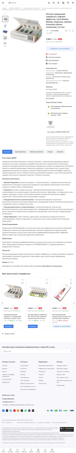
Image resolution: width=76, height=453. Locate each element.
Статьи (41, 377)
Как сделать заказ (62, 377)
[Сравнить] (66, 31)
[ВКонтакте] (3, 410)
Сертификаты (24, 377)
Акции (4, 371)
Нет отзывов (54, 30)
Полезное (60, 152)
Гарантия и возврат (63, 371)
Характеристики (20, 152)
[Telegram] (11, 410)
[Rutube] (33, 410)
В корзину (8, 326)
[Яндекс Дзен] (29, 410)
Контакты (23, 368)
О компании (24, 365)
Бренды (4, 368)
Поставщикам (24, 380)
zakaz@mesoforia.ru (8, 402)
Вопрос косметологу (36, 152)
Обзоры (41, 380)
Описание (7, 152)
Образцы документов (27, 383)
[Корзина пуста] (73, 3)
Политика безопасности (59, 422)
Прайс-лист (6, 382)
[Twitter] (7, 410)
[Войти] (58, 3)
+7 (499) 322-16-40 (37, 443)
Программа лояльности (46, 365)
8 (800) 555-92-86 (8, 399)
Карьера (23, 371)
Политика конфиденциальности (25, 422)
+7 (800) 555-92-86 (20, 443)
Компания (23, 362)
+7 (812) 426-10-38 (59, 443)
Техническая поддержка (28, 389)
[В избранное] (69, 31)
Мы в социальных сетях (28, 386)
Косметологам (6, 379)
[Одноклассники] (18, 410)
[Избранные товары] (68, 3)
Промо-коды (61, 385)
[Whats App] (25, 410)
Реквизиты (42, 371)
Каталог (4, 365)
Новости (41, 374)
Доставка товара (62, 368)
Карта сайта (43, 383)
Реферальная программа (46, 368)
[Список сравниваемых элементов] (63, 3)
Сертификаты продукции (52, 266)
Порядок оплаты (62, 365)
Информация (43, 362)
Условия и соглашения (44, 422)
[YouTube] (14, 410)
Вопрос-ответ (61, 374)
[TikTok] (22, 410)
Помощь (59, 362)
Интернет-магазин (8, 362)
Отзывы (50, 152)
